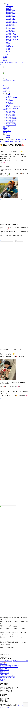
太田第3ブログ (9, 102)
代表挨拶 (8, 51)
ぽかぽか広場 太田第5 (11, 22)
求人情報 (8, 48)
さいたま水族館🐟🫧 (6, 661)
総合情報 (8, 45)
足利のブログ (9, 12)
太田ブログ (8, 99)
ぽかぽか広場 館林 (10, 25)
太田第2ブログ (9, 100)
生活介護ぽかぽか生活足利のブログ (9, 667)
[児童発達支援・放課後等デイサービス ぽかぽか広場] (14, 64)
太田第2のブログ (10, 18)
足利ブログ (8, 94)
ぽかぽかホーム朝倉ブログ (13, 36)
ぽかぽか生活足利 (10, 31)
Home (7, 4)
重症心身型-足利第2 (11, 28)
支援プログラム (10, 43)
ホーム (4, 85)
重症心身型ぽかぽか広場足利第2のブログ (10, 665)
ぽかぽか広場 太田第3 (11, 19)
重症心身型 (8, 9)
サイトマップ (21, 705)
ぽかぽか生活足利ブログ (12, 97)
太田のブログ (9, 15)
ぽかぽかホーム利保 (11, 37)
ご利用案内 (8, 7)
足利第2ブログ (9, 96)
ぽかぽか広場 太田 (10, 13)
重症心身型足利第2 (11, 112)
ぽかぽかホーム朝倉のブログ (7, 676)
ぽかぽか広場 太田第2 (11, 16)
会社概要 (8, 49)
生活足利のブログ (10, 33)
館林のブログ (9, 27)
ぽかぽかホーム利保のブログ (7, 677)
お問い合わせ (9, 6)
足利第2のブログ (10, 30)
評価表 (7, 42)
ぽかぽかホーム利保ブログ (13, 39)
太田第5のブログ (10, 24)
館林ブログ (8, 105)
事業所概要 (6, 109)
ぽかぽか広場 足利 (10, 10)
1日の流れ (8, 40)
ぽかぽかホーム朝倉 (11, 34)
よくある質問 (9, 46)
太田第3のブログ (10, 21)
